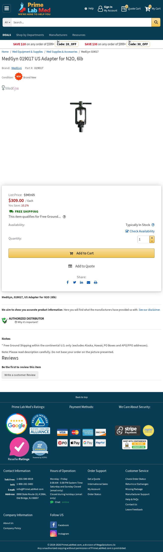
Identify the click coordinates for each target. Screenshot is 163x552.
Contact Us (131, 504)
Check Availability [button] (142, 231)
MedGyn (16, 68)
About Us (8, 523)
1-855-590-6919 (25, 478)
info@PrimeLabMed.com (30, 489)
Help (91, 8)
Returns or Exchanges (136, 484)
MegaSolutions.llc (105, 544)
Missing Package (134, 489)
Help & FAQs (131, 499)
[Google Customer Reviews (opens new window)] (16, 424)
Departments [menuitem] (30, 35)
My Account (94, 489)
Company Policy (12, 528)
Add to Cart (85, 253)
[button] (153, 224)
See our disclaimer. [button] (149, 310)
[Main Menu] (7, 8)
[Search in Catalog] (156, 22)
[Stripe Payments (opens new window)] (128, 431)
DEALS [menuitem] (7, 35)
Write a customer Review (19, 375)
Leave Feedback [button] (134, 509)
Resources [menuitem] (78, 35)
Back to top (82, 397)
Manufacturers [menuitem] (58, 35)
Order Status (94, 494)
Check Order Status (135, 478)
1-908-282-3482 (25, 484)
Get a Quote (94, 478)
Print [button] (95, 282)
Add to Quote (85, 266)
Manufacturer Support (137, 494)
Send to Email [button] (88, 282)
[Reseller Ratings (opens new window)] (18, 449)
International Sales (98, 484)
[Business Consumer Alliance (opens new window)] (40, 424)
